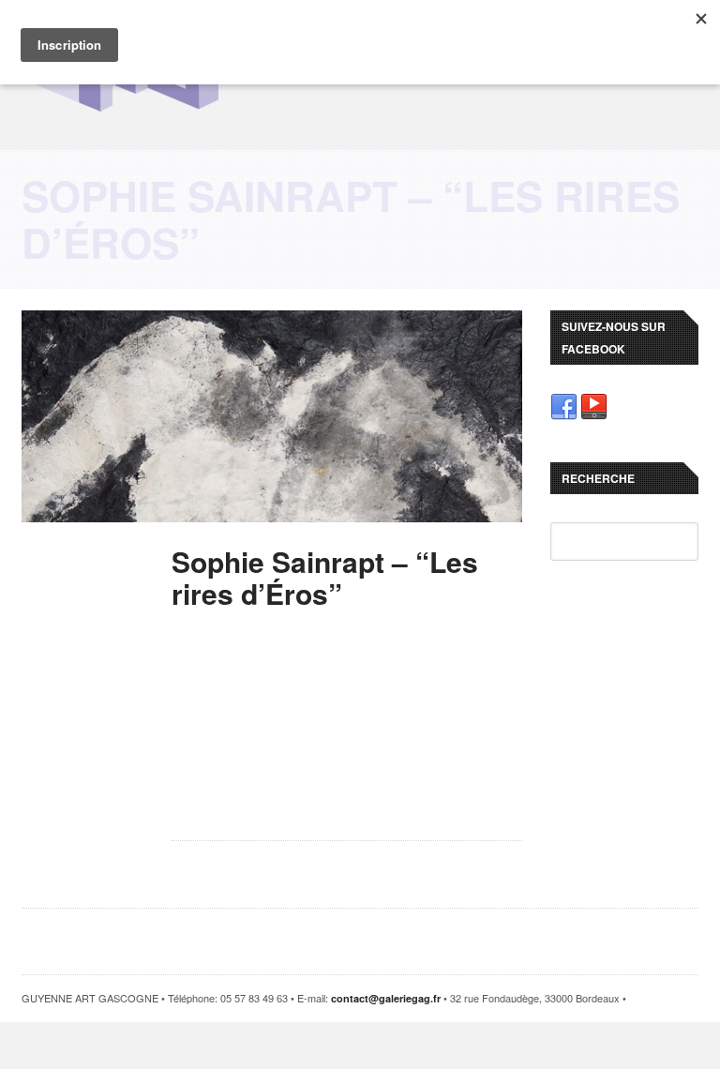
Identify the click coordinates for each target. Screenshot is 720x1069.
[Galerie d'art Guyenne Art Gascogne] (124, 110)
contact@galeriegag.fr (386, 998)
